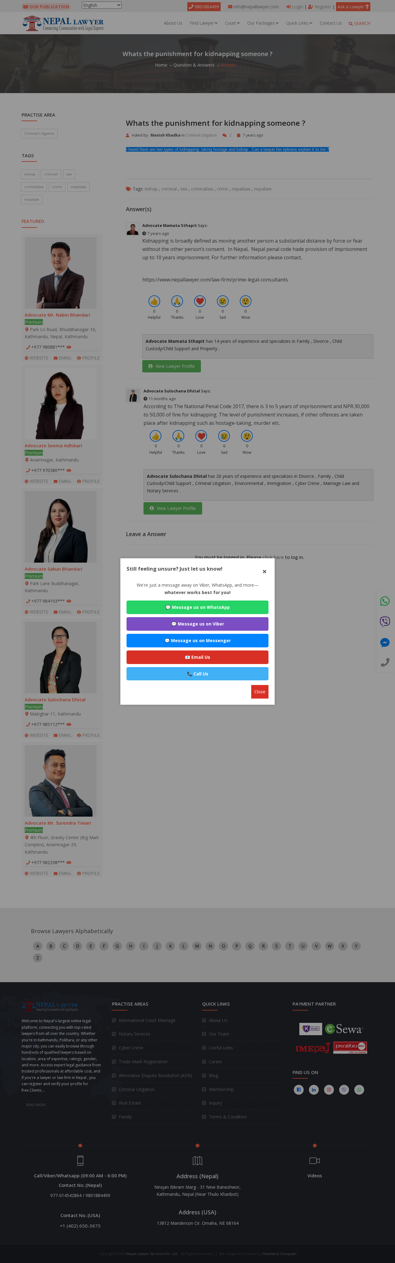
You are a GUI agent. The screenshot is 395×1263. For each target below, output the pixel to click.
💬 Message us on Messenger (197, 640)
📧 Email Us (197, 657)
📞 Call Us (197, 674)
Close (259, 692)
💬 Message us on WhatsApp (197, 607)
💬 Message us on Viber (197, 624)
